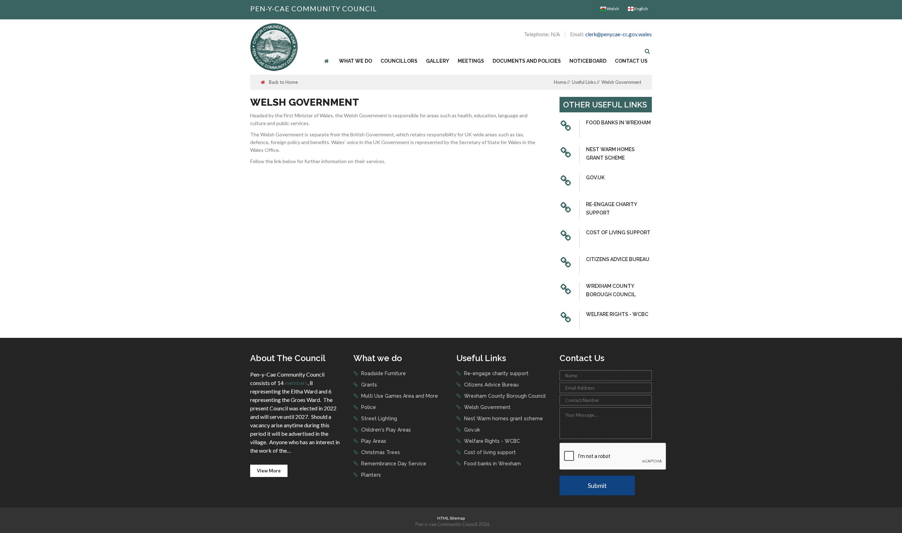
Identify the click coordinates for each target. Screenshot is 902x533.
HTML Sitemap (451, 518)
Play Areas (373, 441)
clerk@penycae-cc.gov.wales (618, 34)
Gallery (437, 61)
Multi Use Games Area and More (399, 396)
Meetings (471, 61)
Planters (370, 475)
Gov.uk (595, 177)
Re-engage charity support (611, 209)
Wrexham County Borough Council (611, 290)
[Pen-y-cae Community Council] (274, 46)
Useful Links (584, 82)
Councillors (399, 61)
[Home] (327, 61)
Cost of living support (618, 232)
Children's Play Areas (385, 430)
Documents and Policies (527, 61)
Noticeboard (587, 61)
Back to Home (283, 82)
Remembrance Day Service (393, 463)
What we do (355, 61)
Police (368, 407)
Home (560, 82)
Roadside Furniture (383, 373)
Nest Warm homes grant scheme (610, 154)
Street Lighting (378, 418)
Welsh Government (487, 407)
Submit (597, 485)
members (296, 382)
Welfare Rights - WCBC (617, 314)
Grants (368, 385)
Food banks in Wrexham (618, 122)
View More (269, 470)
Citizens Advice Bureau (617, 259)
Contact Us (631, 61)
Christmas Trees (380, 452)
